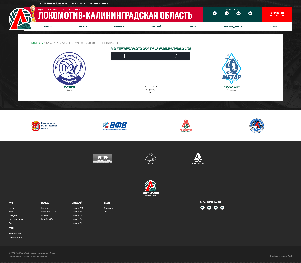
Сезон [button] (11, 228)
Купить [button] (273, 26)
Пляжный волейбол (47, 219)
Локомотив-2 (45, 215)
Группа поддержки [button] (233, 26)
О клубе (11, 207)
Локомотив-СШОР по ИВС (49, 211)
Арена (11, 223)
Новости (48, 26)
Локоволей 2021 (77, 215)
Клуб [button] (11, 202)
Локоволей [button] (156, 26)
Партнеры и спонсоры (16, 219)
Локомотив (44, 207)
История (11, 211)
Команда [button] (118, 26)
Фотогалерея (108, 207)
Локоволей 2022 (77, 219)
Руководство (13, 215)
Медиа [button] (193, 26)
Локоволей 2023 (77, 223)
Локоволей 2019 (77, 207)
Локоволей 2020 (77, 211)
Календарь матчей (15, 233)
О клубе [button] (82, 26)
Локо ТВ (107, 211)
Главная (33, 43)
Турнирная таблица (15, 237)
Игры (41, 43)
